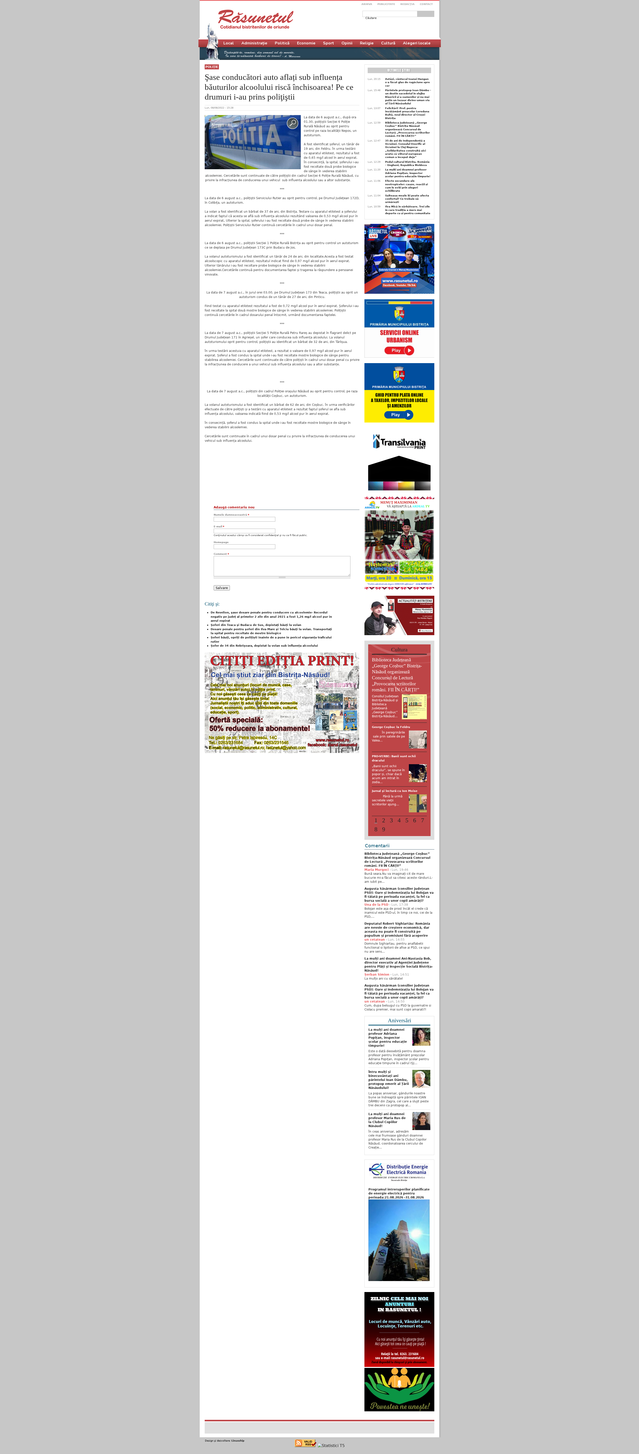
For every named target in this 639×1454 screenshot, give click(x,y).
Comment (221, 554)
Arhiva (366, 4)
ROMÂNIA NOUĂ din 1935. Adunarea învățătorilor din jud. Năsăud (396, 808)
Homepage (221, 542)
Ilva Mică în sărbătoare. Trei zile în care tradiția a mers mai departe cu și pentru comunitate (407, 210)
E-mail (219, 526)
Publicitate (386, 4)
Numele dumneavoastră (231, 514)
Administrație (254, 43)
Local (228, 43)
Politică (282, 43)
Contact (426, 4)
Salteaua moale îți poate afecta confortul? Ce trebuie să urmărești (407, 199)
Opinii (346, 43)
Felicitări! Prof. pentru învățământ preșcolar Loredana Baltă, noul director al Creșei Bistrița (407, 113)
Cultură (388, 43)
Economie (306, 43)
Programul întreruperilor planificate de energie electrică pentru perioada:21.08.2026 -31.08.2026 (399, 1216)
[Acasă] (255, 19)
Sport (328, 43)
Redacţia (407, 4)
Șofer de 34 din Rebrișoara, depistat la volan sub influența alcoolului (264, 645)
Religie (367, 43)
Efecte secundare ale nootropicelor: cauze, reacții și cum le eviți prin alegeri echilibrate (406, 185)
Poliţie (211, 67)
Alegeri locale (417, 43)
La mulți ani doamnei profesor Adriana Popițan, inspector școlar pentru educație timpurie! (408, 173)
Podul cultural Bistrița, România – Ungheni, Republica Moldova (407, 163)
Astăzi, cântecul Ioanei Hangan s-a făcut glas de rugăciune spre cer (407, 82)
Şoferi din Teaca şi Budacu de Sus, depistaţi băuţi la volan (256, 625)
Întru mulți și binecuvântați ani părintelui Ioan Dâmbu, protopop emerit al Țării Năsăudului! (388, 1102)
